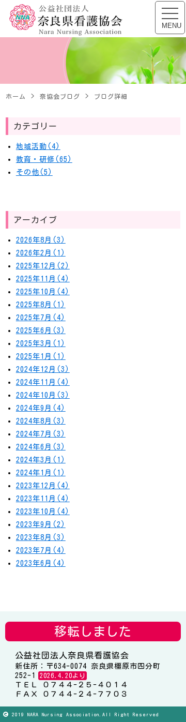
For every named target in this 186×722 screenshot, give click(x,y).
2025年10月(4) (43, 291)
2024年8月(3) (41, 421)
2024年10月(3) (43, 395)
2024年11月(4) (43, 382)
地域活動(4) (38, 146)
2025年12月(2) (43, 265)
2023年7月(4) (41, 550)
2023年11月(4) (43, 498)
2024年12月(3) (43, 369)
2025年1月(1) (41, 356)
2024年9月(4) (41, 408)
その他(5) (34, 172)
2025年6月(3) (41, 330)
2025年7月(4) (41, 317)
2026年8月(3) (41, 240)
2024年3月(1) (41, 459)
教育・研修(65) (44, 159)
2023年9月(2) (41, 524)
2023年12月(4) (43, 485)
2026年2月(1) (41, 253)
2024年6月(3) (41, 446)
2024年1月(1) (41, 472)
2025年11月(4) (43, 278)
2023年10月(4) (43, 511)
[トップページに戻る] (66, 20)
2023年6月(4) (41, 563)
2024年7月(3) (41, 434)
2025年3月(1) (41, 343)
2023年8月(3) (41, 537)
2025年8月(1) (41, 304)
